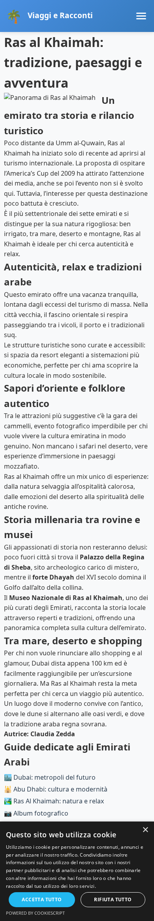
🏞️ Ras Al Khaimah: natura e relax (54, 801)
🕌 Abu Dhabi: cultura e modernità (55, 789)
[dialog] (77, 871)
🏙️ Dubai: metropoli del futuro (50, 777)
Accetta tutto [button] (42, 899)
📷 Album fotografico (36, 813)
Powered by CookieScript (35, 913)
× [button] (145, 830)
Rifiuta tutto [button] (112, 899)
